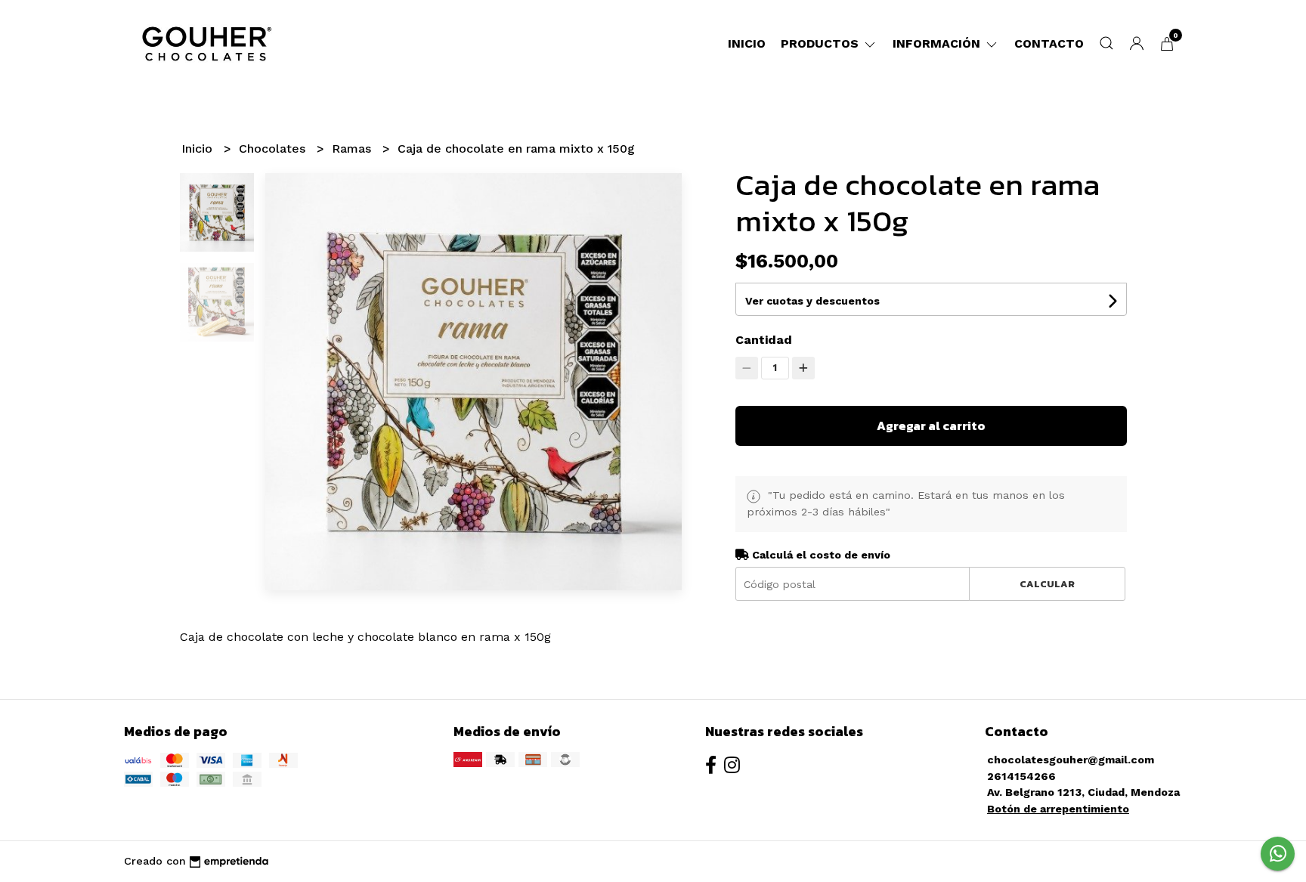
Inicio (747, 43)
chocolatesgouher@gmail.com (1070, 760)
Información (938, 43)
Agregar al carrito (931, 425)
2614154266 (1021, 776)
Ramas (353, 148)
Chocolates (274, 148)
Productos (821, 43)
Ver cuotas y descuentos (812, 301)
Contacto (1049, 43)
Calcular (1047, 584)
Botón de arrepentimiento (1058, 809)
